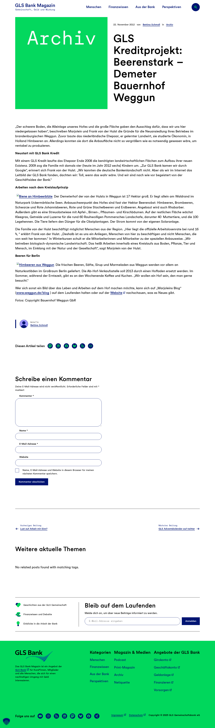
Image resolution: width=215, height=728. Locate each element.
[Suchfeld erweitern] (196, 7)
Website (116, 293)
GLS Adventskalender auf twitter (177, 528)
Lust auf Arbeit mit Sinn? (33, 528)
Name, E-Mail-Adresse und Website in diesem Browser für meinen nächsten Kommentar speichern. (58, 472)
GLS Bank (20, 669)
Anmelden (190, 621)
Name (23, 430)
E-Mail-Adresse (28, 443)
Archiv (169, 24)
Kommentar (26, 395)
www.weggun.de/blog (32, 293)
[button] (6, 721)
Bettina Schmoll (151, 24)
